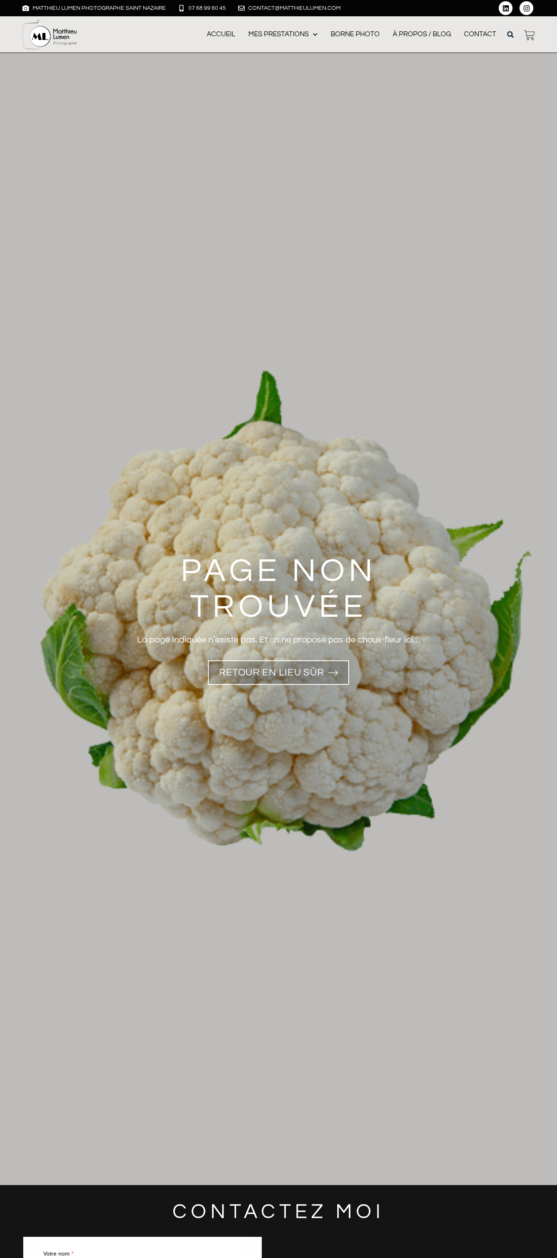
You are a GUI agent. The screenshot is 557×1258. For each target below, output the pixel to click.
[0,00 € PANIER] (529, 35)
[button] (510, 35)
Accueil (221, 34)
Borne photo (355, 34)
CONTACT (480, 34)
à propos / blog (422, 34)
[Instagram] (526, 8)
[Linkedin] (506, 8)
